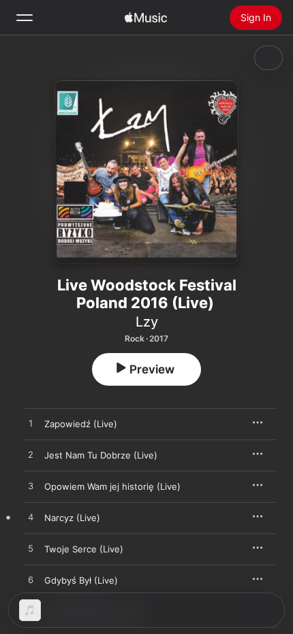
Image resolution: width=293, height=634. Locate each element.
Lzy (147, 322)
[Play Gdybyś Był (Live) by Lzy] (30, 580)
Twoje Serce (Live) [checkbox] (83, 549)
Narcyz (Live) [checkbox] (72, 517)
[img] (146, 18)
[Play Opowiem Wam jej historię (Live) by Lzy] (30, 486)
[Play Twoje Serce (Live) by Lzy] (30, 549)
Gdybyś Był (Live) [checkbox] (81, 580)
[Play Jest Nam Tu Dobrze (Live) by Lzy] (30, 455)
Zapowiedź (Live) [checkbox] (80, 423)
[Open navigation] (25, 18)
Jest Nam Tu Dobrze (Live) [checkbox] (100, 455)
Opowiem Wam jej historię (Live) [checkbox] (112, 486)
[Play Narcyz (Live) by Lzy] (30, 518)
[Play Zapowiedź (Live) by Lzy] (30, 424)
